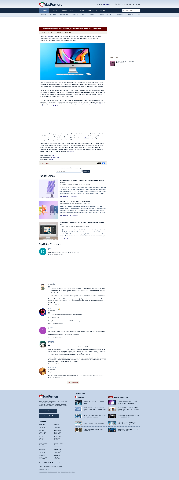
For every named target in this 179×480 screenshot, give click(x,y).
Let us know (106, 4)
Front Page (44, 10)
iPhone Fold (75, 14)
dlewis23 (50, 248)
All (139, 14)
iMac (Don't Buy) (54, 157)
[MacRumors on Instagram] (119, 4)
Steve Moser (42, 455)
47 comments (73, 239)
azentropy (51, 283)
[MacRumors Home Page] (50, 4)
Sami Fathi (68, 32)
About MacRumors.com (48, 411)
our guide (71, 151)
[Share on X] (99, 163)
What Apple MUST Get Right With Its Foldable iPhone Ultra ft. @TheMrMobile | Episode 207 (129, 409)
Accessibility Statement (44, 469)
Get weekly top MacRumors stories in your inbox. (73, 168)
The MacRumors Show (120, 397)
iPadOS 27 (93, 14)
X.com (43, 427)
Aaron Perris (57, 455)
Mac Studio (53, 14)
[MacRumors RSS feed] (136, 4)
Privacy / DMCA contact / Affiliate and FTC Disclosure (51, 466)
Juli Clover (86, 226)
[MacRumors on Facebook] (122, 4)
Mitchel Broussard (43, 436)
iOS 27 (84, 14)
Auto (67, 471)
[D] (42, 255)
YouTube (81, 397)
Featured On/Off (43, 471)
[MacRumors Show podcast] (116, 4)
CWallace (51, 341)
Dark (73, 471)
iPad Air (86, 138)
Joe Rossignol (57, 430)
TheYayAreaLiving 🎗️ (54, 309)
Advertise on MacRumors (48, 416)
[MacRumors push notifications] (133, 4)
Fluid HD (63, 471)
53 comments (45, 163)
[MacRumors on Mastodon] (127, 4)
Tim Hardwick (86, 184)
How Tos (73, 10)
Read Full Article (63, 196)
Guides (64, 10)
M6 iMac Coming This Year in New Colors (74, 201)
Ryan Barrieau (57, 449)
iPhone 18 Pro (64, 14)
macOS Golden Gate (105, 14)
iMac (49, 36)
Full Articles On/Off (52, 471)
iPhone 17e (130, 14)
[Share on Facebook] (103, 163)
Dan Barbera (42, 449)
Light (70, 471)
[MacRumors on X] (124, 4)
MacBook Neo (119, 14)
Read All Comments (73, 382)
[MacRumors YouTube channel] (130, 4)
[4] (42, 333)
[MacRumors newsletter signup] (139, 4)
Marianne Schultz (58, 443)
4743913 (50, 327)
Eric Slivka (56, 424)
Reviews (81, 10)
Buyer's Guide (92, 10)
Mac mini (43, 14)
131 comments (74, 215)
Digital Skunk (52, 368)
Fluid (59, 471)
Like (57, 254)
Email (40, 427)
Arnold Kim (42, 424)
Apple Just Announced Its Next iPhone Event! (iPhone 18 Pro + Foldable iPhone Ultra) (95, 409)
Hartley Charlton (43, 443)
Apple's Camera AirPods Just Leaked (94, 423)
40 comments (73, 196)
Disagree (61, 254)
